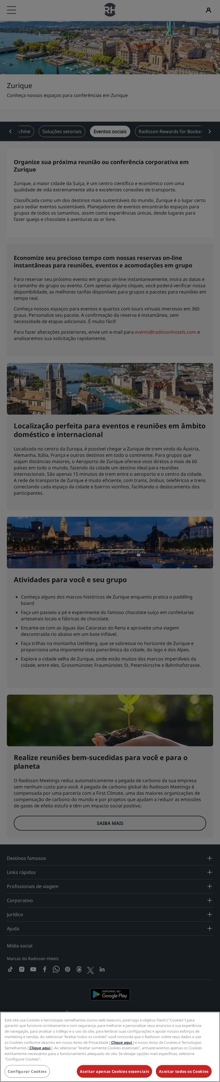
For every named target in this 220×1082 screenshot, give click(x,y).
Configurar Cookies (27, 1071)
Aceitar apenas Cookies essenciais (114, 1071)
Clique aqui (121, 1042)
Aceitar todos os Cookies (184, 1071)
